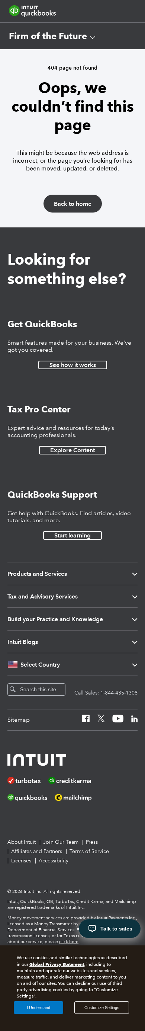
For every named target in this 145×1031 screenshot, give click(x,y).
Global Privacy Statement (56, 964)
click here (68, 942)
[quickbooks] (32, 11)
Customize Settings (101, 1007)
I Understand (38, 1007)
